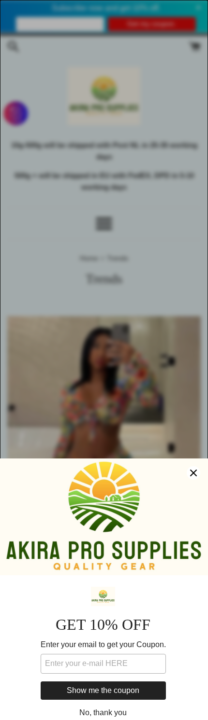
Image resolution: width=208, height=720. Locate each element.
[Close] (193, 473)
